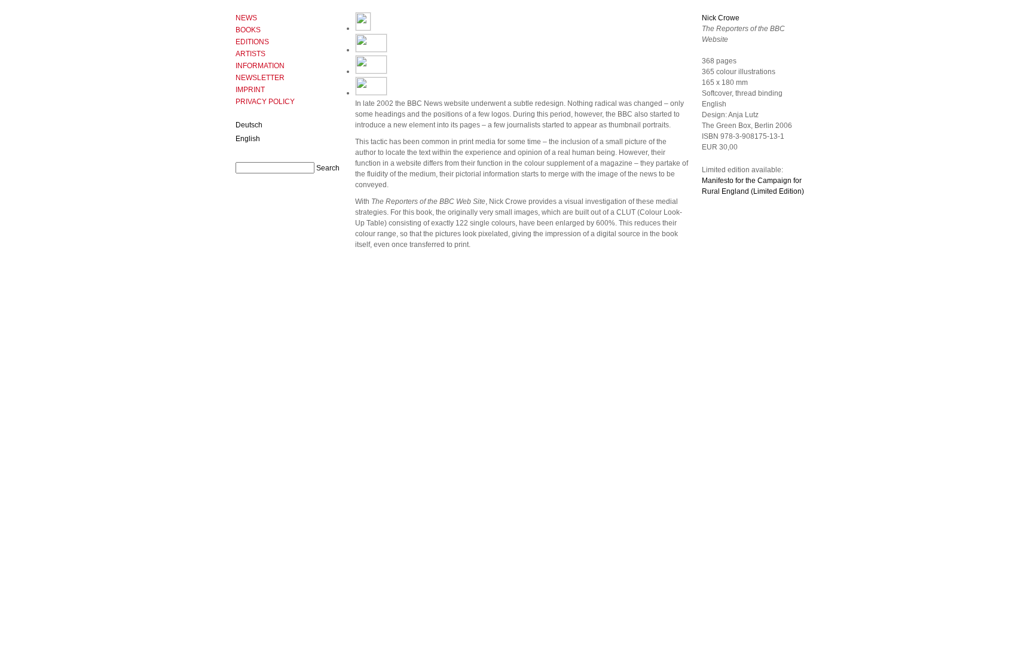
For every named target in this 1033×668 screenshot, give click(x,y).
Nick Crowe (720, 18)
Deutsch (249, 125)
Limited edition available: (742, 170)
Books (248, 30)
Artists (250, 54)
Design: (715, 115)
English (248, 139)
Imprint (250, 90)
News (246, 18)
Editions (252, 42)
